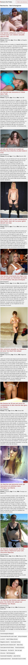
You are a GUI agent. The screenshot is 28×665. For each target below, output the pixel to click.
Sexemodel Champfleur (6, 656)
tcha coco (2, 653)
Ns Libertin (11, 650)
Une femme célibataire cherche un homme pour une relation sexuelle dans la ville (12, 34)
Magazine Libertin (5, 642)
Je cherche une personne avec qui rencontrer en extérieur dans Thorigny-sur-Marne (12, 486)
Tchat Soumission (19, 647)
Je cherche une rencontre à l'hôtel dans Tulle (12, 93)
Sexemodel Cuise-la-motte (19, 658)
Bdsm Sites (20, 644)
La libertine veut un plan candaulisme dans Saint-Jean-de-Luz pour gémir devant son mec (13, 221)
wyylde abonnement (5, 658)
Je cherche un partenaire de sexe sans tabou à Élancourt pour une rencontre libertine (12, 550)
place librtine (17, 656)
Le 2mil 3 (2, 639)
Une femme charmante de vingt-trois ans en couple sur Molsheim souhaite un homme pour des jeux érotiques (13, 278)
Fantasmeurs (3, 650)
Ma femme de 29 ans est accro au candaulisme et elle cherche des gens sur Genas (13, 405)
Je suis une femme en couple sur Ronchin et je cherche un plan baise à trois (13, 150)
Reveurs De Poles (6, 2)
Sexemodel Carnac (15, 642)
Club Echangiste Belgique (6, 633)
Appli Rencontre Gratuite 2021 (8, 644)
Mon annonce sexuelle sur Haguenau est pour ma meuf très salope (13, 350)
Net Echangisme (11, 653)
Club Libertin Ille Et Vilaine (7, 647)
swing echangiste (22, 636)
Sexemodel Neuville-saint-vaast (8, 636)
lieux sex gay (18, 650)
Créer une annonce (22, 2)
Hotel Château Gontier (12, 639)
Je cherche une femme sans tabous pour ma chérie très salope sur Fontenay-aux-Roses (13, 602)
